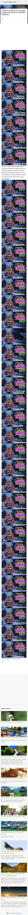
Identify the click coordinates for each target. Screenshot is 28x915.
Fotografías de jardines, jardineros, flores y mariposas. (12, 722)
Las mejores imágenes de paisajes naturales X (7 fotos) (12, 797)
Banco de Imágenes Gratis (10, 2)
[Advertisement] (14, 35)
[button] (2, 18)
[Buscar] (26, 2)
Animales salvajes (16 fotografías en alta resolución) (12, 778)
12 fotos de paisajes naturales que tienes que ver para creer (13, 756)
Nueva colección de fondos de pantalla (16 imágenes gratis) (13, 737)
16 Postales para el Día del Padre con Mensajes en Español (13, 816)
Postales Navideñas (16, 658)
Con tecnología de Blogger (14, 913)
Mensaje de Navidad (6, 658)
